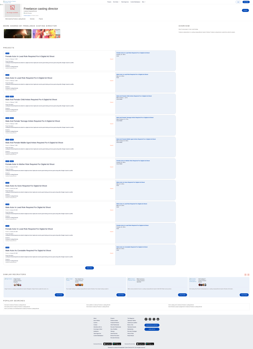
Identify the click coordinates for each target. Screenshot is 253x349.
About (95, 318)
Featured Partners (115, 322)
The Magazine (130, 318)
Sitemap (112, 331)
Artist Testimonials (115, 324)
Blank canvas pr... (141, 279)
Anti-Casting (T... (202, 279)
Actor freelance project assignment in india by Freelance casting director (185, 306)
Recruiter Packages (132, 331)
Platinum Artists (114, 320)
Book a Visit (130, 324)
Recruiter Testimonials (116, 327)
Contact (95, 324)
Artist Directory (114, 333)
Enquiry (245, 10)
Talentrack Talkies (131, 320)
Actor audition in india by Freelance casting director (98, 304)
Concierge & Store (98, 329)
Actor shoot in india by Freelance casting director (97, 306)
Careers (95, 322)
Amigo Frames (17, 279)
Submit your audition (132, 322)
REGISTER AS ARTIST (152, 325)
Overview (32, 18)
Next (248, 274)
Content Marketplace (135, 2)
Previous (245, 274)
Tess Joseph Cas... (79, 279)
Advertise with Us (98, 327)
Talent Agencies (125, 2)
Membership (130, 329)
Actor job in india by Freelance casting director (15, 304)
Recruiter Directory (115, 337)
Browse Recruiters (115, 335)
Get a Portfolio (114, 329)
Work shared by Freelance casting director (15, 18)
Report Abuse (130, 335)
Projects (109, 2)
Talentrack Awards (131, 327)
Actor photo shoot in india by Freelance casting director (17, 306)
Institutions (96, 331)
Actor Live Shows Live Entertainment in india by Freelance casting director (21, 308)
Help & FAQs (130, 333)
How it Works (97, 320)
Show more (89, 267)
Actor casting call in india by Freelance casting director (181, 304)
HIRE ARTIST (152, 329)
